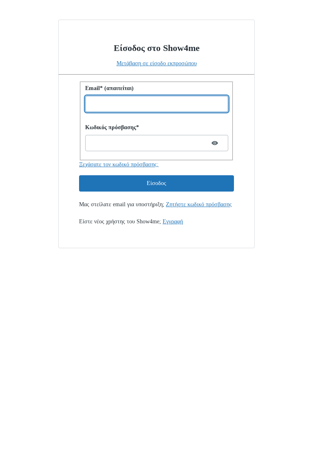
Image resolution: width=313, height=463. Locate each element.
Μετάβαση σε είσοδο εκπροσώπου (157, 63)
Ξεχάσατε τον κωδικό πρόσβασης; (119, 164)
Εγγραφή (173, 221)
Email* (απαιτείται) (109, 88)
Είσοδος (156, 183)
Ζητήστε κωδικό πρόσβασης (199, 204)
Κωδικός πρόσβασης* (112, 127)
